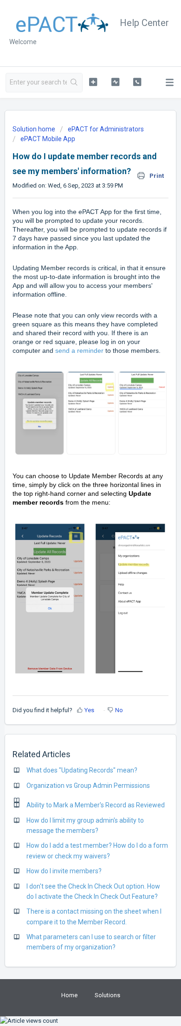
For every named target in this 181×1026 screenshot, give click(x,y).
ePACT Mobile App (47, 139)
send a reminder (79, 350)
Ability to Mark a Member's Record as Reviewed (95, 805)
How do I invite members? (64, 871)
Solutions (107, 995)
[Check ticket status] (115, 82)
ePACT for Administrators (106, 129)
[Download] (73, 517)
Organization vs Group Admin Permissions (88, 785)
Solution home (35, 129)
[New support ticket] (92, 82)
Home (69, 995)
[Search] (74, 82)
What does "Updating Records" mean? (81, 770)
